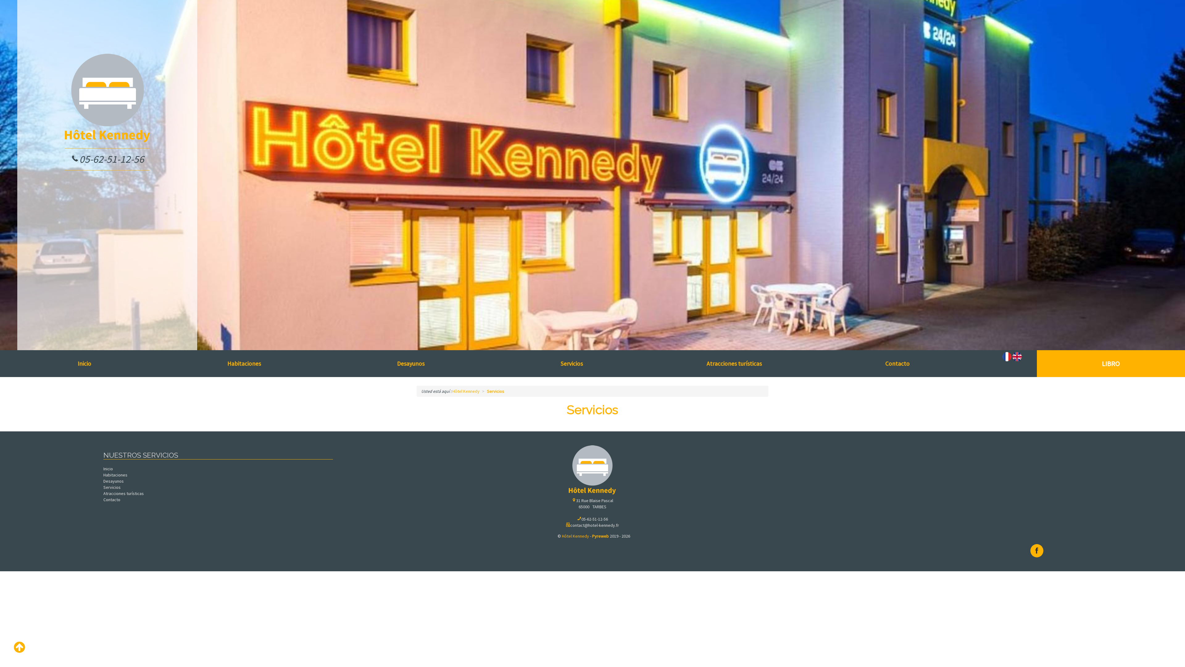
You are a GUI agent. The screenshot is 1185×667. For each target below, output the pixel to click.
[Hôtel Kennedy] (107, 98)
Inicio (108, 469)
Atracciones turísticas (123, 493)
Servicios (112, 487)
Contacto (111, 499)
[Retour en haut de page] (19, 647)
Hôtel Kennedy (575, 536)
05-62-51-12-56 (111, 159)
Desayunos (113, 481)
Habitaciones (115, 475)
